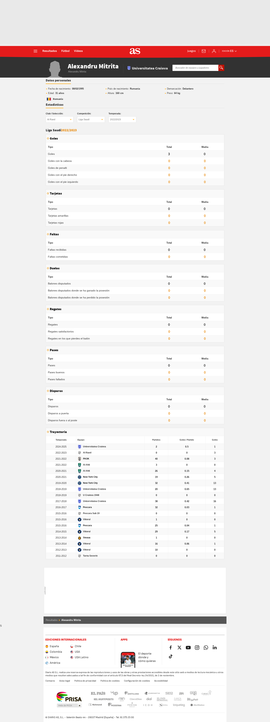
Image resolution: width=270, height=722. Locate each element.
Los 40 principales (114, 693)
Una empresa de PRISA (69, 696)
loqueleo (163, 705)
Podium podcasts (114, 705)
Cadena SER (169, 693)
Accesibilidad (161, 680)
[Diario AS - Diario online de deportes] (135, 51)
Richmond (205, 699)
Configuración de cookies (137, 680)
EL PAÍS (98, 693)
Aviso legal (64, 680)
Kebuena (190, 699)
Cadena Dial (148, 699)
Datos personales (58, 80)
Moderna (95, 704)
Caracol (206, 693)
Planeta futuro (174, 699)
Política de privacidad (85, 680)
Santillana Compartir (152, 693)
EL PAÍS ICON (132, 705)
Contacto (50, 680)
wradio (123, 699)
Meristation (179, 705)
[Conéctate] (214, 51)
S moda (147, 705)
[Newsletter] (203, 51)
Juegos (191, 51)
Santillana (131, 693)
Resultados (49, 51)
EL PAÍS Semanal (161, 699)
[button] (69, 705)
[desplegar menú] (35, 51)
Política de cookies (110, 680)
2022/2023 (115, 119)
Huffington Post (103, 699)
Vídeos (78, 51)
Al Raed (51, 119)
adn (193, 693)
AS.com (181, 693)
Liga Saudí (84, 119)
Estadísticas (54, 105)
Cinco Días (134, 699)
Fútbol (65, 51)
